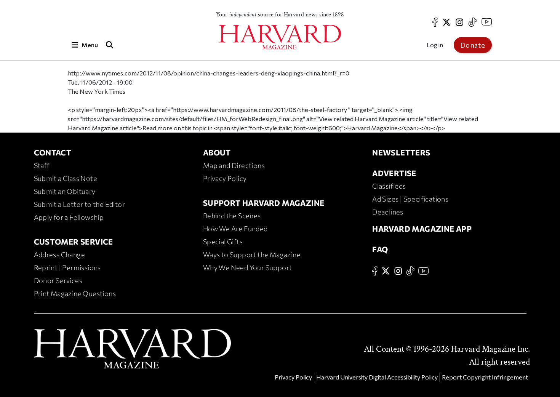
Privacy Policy (225, 178)
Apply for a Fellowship (69, 217)
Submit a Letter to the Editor (79, 204)
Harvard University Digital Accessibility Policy (377, 377)
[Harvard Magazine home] (280, 37)
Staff (42, 165)
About (217, 152)
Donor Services (58, 280)
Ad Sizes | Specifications (410, 199)
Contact (53, 152)
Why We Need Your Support (247, 267)
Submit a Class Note (66, 178)
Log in (435, 44)
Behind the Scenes (232, 215)
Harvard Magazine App (422, 228)
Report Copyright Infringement (485, 377)
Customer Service (73, 241)
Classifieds (389, 186)
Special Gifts (223, 241)
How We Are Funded (235, 228)
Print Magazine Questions (75, 293)
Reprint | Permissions (67, 267)
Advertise (394, 173)
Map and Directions (234, 165)
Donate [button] (472, 45)
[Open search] (109, 44)
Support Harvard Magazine (264, 202)
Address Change (59, 254)
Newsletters (401, 152)
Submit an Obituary (65, 191)
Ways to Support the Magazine (252, 254)
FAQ (380, 249)
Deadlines (387, 212)
